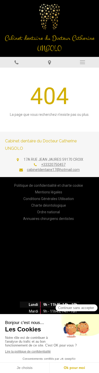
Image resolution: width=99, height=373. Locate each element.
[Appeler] (16, 62)
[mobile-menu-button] (82, 62)
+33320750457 (53, 165)
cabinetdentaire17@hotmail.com (53, 170)
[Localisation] (49, 62)
